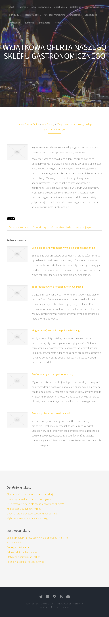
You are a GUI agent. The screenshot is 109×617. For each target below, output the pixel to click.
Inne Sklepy (48, 124)
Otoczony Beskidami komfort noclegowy (29, 499)
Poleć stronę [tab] (39, 227)
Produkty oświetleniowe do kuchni (51, 413)
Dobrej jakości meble (18, 547)
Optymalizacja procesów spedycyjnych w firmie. (32, 513)
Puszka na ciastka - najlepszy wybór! (26, 561)
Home (19, 124)
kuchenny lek (14, 542)
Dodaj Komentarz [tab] (18, 227)
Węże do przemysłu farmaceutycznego (28, 518)
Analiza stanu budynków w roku (24, 508)
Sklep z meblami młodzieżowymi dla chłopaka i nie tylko (63, 247)
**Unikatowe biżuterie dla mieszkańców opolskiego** (35, 504)
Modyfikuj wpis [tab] (83, 227)
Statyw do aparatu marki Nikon (23, 557)
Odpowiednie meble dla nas (22, 552)
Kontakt (59, 22)
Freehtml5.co (62, 607)
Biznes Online (32, 124)
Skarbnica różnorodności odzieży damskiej (30, 494)
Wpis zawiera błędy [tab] (61, 227)
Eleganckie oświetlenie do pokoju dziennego (56, 330)
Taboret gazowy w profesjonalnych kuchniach (57, 286)
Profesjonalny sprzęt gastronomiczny (53, 374)
